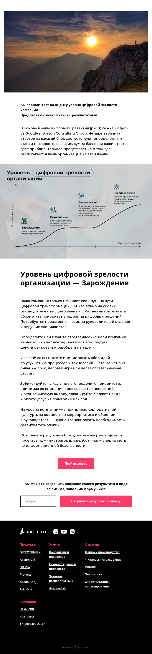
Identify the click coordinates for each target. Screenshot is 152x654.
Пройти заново (76, 463)
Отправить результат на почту (95, 501)
